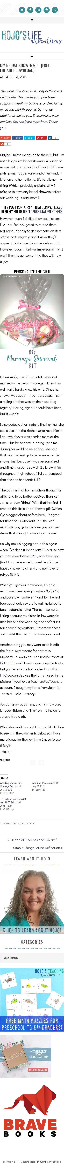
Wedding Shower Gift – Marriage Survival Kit (11, 784)
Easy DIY (17, 823)
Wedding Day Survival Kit (45, 782)
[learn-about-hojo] (32, 932)
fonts (36, 687)
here (41, 514)
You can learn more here (29, 121)
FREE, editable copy (44, 556)
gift (23, 823)
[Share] (50, 138)
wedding (30, 823)
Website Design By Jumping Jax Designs (41, 1162)
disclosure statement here (42, 211)
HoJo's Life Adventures (32, 37)
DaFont (5, 663)
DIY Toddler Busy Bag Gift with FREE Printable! (13, 800)
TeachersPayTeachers (46, 681)
